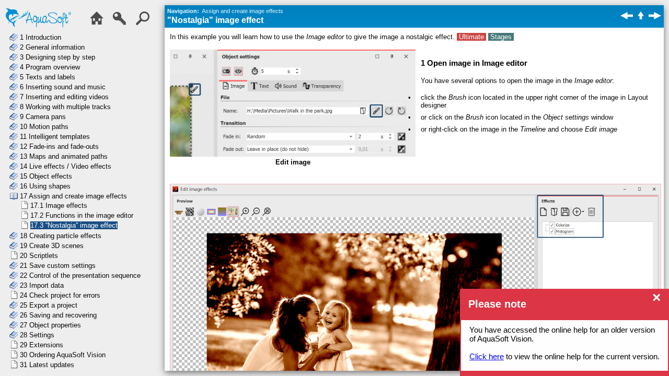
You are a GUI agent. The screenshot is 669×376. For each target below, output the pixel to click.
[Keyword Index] (122, 24)
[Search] (145, 24)
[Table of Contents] (99, 24)
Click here (486, 356)
